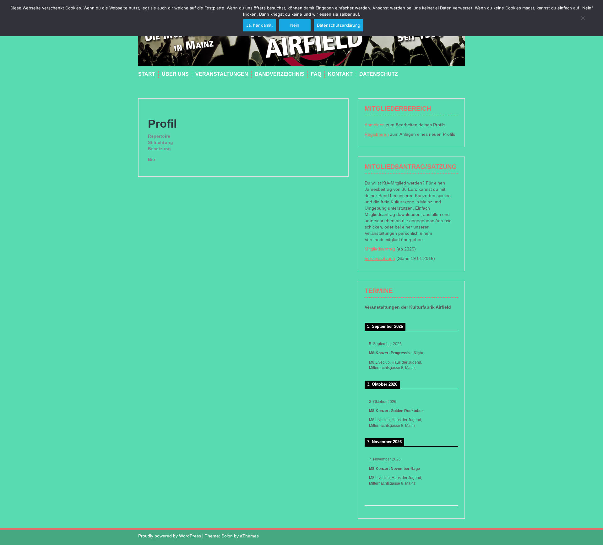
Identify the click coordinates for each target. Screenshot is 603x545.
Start (146, 74)
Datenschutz (378, 74)
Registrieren (377, 134)
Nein (294, 25)
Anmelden (375, 124)
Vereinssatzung (380, 258)
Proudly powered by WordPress (169, 535)
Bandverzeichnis (279, 74)
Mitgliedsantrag (380, 248)
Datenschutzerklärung (338, 25)
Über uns (175, 74)
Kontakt (340, 74)
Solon (227, 535)
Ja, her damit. (259, 25)
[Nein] (582, 18)
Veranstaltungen (221, 74)
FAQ (316, 74)
